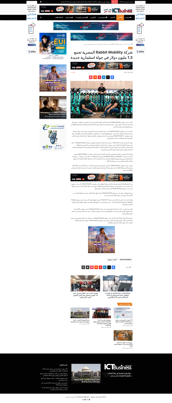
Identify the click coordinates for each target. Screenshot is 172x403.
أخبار (120, 17)
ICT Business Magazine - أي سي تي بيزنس (77, 397)
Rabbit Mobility (125, 259)
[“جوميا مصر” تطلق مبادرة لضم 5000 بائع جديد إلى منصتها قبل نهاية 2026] (123, 335)
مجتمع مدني (102, 17)
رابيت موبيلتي (112, 259)
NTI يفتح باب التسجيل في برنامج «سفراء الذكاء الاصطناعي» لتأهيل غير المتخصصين (124, 321)
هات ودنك (68, 17)
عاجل (112, 17)
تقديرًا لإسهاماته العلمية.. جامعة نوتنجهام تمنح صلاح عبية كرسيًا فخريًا (93, 2)
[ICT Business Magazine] (118, 10)
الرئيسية (127, 17)
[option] (86, 374)
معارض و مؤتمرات (81, 17)
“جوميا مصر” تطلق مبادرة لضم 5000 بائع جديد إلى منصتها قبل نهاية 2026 (123, 344)
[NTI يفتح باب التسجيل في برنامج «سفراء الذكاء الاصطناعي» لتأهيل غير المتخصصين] (123, 313)
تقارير (92, 17)
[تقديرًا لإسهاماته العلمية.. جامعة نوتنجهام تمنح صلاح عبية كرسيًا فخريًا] (80, 313)
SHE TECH (59, 17)
